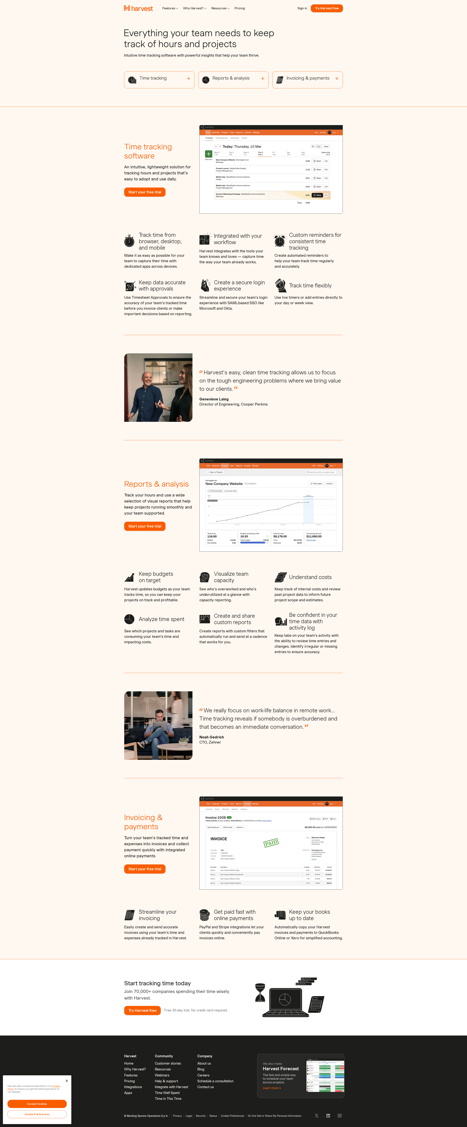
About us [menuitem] (204, 1063)
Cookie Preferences (37, 1114)
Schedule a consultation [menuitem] (215, 1081)
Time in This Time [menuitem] (168, 1099)
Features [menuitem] (131, 1075)
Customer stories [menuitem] (168, 1063)
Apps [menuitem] (128, 1093)
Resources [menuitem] (163, 1069)
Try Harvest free (327, 8)
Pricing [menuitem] (129, 1081)
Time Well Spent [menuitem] (167, 1093)
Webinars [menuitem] (162, 1075)
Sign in (302, 8)
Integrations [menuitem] (133, 1087)
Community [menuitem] (164, 1056)
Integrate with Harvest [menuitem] (171, 1087)
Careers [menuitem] (203, 1075)
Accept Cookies (37, 1103)
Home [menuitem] (128, 1063)
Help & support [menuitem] (166, 1081)
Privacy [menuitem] (177, 1115)
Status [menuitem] (213, 1115)
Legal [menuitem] (189, 1115)
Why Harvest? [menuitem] (135, 1069)
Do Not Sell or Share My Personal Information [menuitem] (274, 1115)
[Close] (67, 1081)
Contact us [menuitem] (205, 1087)
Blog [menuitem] (200, 1069)
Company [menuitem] (204, 1056)
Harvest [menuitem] (130, 1056)
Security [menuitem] (201, 1115)
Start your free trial (144, 192)
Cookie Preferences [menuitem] (232, 1115)
